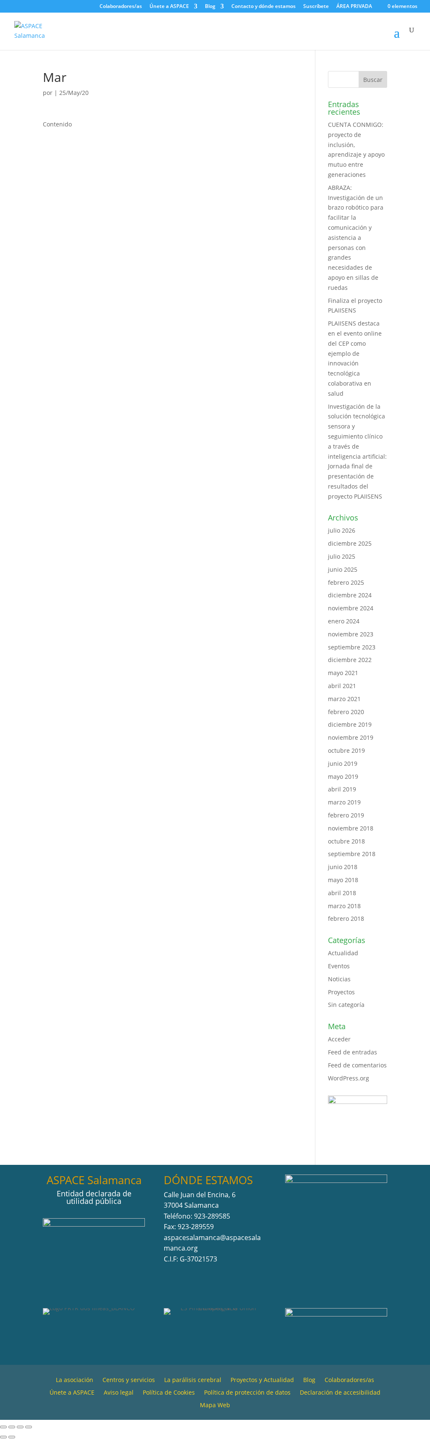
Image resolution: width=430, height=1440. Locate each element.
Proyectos (341, 992)
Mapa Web (215, 1405)
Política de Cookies (169, 1393)
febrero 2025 (346, 582)
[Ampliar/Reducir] (3, 1427)
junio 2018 (342, 867)
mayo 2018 (343, 880)
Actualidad (343, 953)
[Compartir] (20, 1427)
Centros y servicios (128, 1380)
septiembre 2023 (351, 647)
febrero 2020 (346, 712)
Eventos (339, 966)
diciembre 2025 (350, 543)
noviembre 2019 (350, 737)
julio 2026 (341, 530)
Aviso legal (119, 1393)
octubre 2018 (346, 841)
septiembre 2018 (351, 854)
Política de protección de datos (247, 1393)
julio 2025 (341, 556)
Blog (210, 7)
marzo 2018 (344, 906)
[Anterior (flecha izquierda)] (3, 1437)
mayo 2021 (343, 673)
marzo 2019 (344, 802)
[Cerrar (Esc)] (28, 1427)
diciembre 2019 (350, 724)
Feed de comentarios (357, 1065)
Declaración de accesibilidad (340, 1393)
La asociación (74, 1380)
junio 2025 (342, 569)
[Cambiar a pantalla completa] (11, 1427)
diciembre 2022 (350, 660)
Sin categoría (346, 1005)
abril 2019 (342, 789)
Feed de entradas (352, 1052)
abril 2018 (342, 893)
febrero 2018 (346, 918)
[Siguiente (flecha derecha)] (11, 1437)
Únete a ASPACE (169, 7)
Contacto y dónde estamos (263, 7)
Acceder (339, 1039)
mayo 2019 (343, 776)
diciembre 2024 (350, 595)
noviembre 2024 (350, 608)
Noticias (339, 979)
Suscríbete (316, 7)
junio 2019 (342, 763)
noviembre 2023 (350, 634)
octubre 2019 (346, 750)
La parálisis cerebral (192, 1380)
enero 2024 (343, 621)
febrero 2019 (346, 815)
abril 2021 (342, 686)
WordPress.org (348, 1078)
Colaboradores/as (121, 7)
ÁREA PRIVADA (354, 6)
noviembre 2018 (350, 828)
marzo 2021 (344, 699)
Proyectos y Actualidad (262, 1380)
